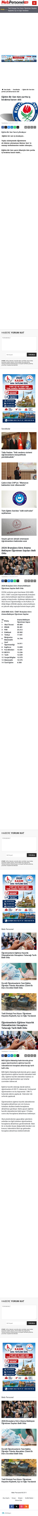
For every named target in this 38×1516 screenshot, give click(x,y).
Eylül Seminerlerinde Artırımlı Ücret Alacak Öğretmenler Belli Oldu (22, 9)
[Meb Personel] (14, 3)
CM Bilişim (8, 1513)
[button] (28, 127)
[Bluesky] (9, 127)
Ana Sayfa (7, 89)
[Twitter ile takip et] (16, 1506)
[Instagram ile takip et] (21, 1506)
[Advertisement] (19, 32)
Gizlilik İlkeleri (29, 1498)
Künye (14, 1498)
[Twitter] (5, 127)
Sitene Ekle (18, 1500)
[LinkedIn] (12, 127)
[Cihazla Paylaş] (18, 127)
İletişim (20, 1498)
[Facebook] (2, 127)
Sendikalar (16, 89)
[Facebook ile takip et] (11, 1506)
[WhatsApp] (15, 127)
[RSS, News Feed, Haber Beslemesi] (26, 1506)
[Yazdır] (25, 127)
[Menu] (34, 3)
